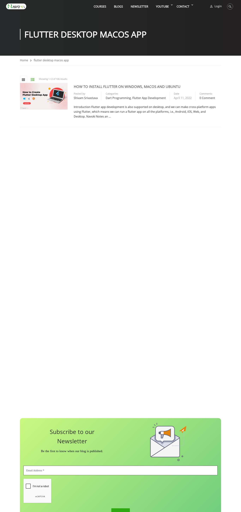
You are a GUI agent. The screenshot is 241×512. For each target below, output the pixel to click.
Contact (183, 6)
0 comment (207, 98)
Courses (100, 6)
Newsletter (139, 6)
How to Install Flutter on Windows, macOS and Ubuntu (127, 86)
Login (218, 6)
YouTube (162, 6)
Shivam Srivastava (86, 98)
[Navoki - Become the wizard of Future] (16, 6)
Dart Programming (118, 98)
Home (24, 60)
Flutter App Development (149, 98)
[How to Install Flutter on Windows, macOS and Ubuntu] (44, 96)
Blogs (118, 6)
